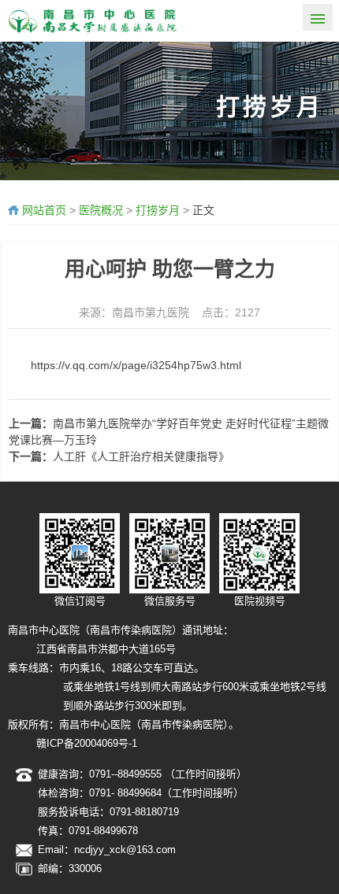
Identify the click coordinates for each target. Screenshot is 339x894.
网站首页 (44, 210)
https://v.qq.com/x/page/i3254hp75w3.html (136, 365)
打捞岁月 (158, 210)
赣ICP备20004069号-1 (86, 743)
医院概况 (101, 210)
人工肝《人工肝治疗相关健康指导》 (141, 456)
